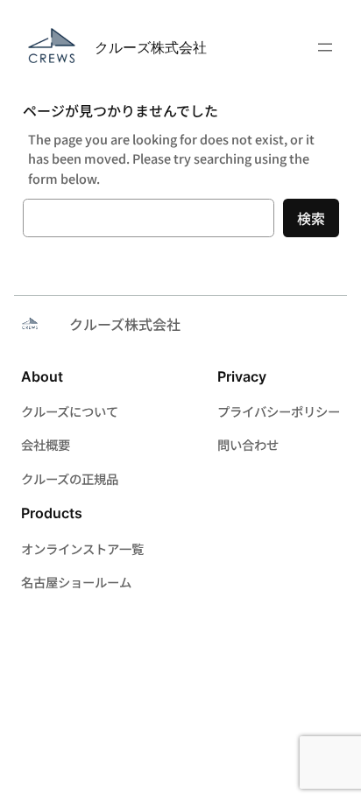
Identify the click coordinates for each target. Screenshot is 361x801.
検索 (311, 217)
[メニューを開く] (325, 47)
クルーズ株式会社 (151, 47)
